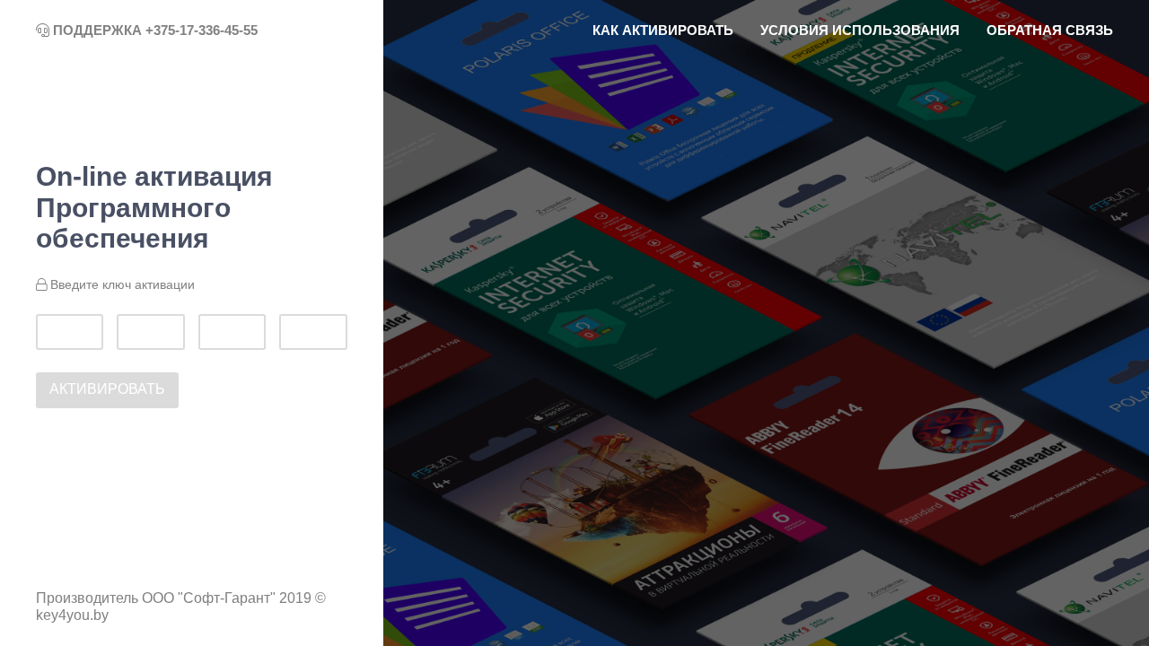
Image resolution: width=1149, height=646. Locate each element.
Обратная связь (1050, 30)
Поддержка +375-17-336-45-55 (153, 30)
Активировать (107, 389)
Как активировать (662, 30)
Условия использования (860, 30)
